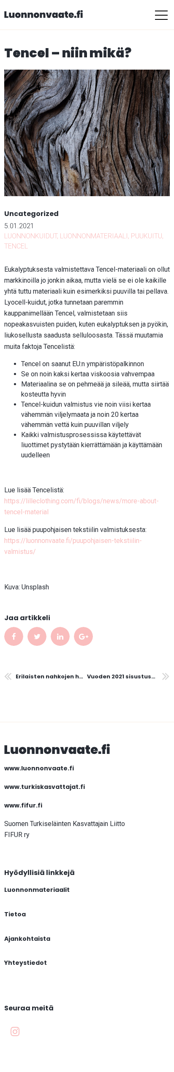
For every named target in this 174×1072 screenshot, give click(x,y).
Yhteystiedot (25, 963)
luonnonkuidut (30, 236)
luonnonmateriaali (94, 236)
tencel (16, 246)
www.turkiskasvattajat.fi (44, 787)
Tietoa (15, 914)
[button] (161, 14)
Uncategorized (31, 214)
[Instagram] (14, 1031)
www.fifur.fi (23, 805)
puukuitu (146, 236)
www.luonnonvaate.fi (39, 768)
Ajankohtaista (27, 938)
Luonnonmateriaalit (37, 890)
